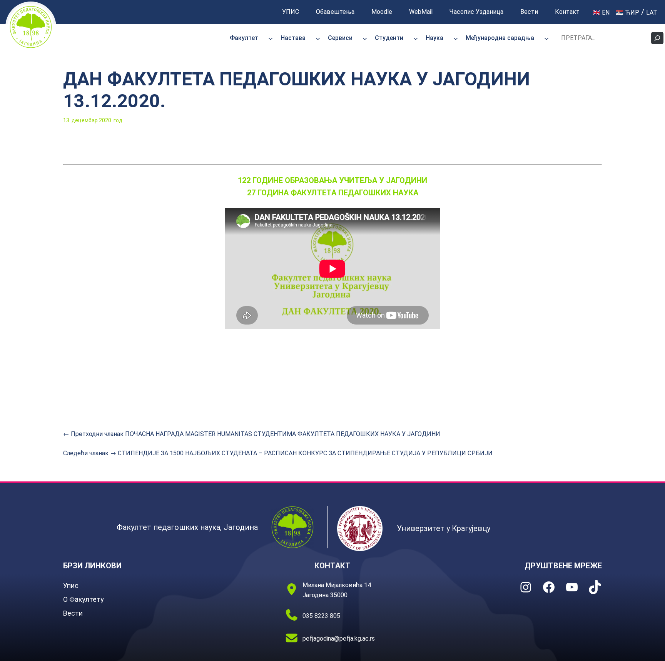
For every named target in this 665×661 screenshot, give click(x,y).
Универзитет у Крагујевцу (443, 528)
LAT (651, 12)
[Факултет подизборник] (270, 38)
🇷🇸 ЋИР (627, 12)
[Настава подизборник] (318, 38)
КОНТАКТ (332, 565)
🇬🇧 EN (601, 12)
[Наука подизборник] (455, 38)
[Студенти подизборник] (415, 38)
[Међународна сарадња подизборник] (546, 38)
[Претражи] (657, 38)
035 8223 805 (321, 615)
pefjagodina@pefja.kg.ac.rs (338, 638)
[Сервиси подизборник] (365, 38)
